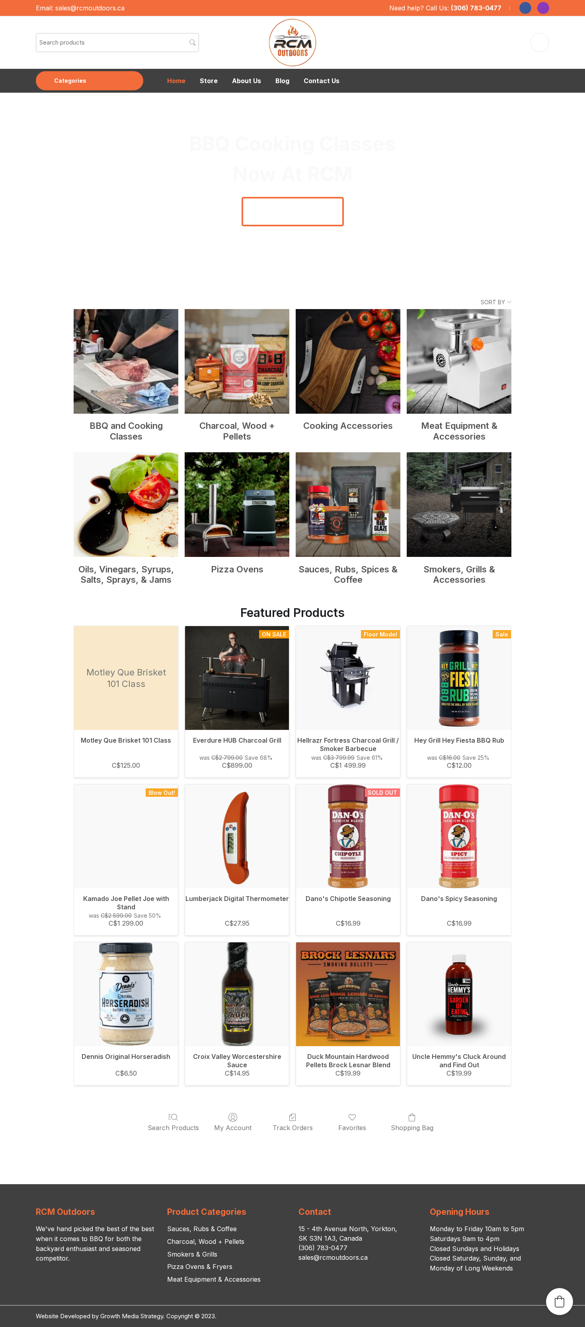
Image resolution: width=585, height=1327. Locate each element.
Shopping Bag (412, 1128)
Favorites (352, 1128)
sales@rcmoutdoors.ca (90, 8)
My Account (233, 1128)
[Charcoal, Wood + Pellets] (237, 361)
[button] (559, 1301)
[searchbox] (117, 42)
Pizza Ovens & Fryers (199, 1267)
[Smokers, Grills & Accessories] (459, 504)
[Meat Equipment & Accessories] (459, 361)
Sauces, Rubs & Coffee (202, 1229)
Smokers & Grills (192, 1254)
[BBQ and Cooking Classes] (126, 361)
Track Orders (293, 1128)
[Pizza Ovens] (237, 504)
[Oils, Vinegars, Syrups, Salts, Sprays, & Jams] (126, 504)
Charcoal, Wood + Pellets (205, 1241)
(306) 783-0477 (476, 8)
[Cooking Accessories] (348, 361)
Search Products (173, 1128)
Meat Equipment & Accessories (214, 1279)
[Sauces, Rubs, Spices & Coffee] (348, 504)
